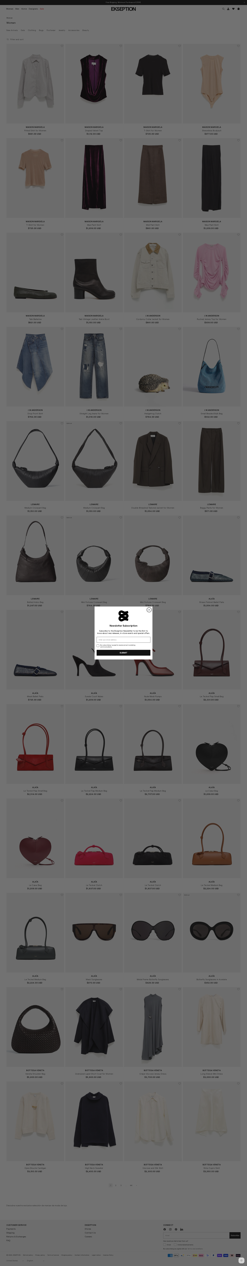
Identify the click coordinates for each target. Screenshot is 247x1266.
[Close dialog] (149, 610)
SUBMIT (123, 652)
